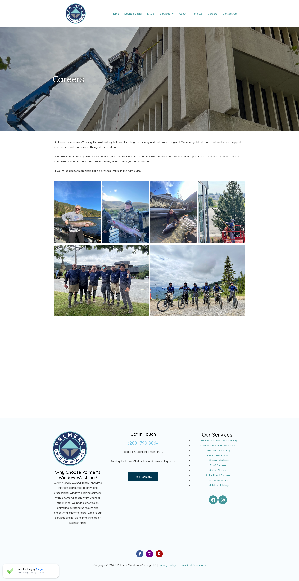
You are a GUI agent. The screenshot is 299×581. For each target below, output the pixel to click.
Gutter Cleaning (218, 470)
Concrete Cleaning (218, 455)
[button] (166, 13)
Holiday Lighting (219, 485)
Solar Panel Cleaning (218, 475)
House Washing (219, 460)
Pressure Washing (218, 450)
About (182, 13)
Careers (212, 13)
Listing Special (133, 13)
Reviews (197, 13)
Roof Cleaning (218, 465)
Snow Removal (218, 480)
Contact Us (230, 13)
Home (115, 13)
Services (165, 13)
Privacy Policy (167, 565)
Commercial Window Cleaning (218, 445)
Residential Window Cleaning (218, 440)
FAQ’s (151, 13)
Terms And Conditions (192, 565)
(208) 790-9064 (143, 443)
